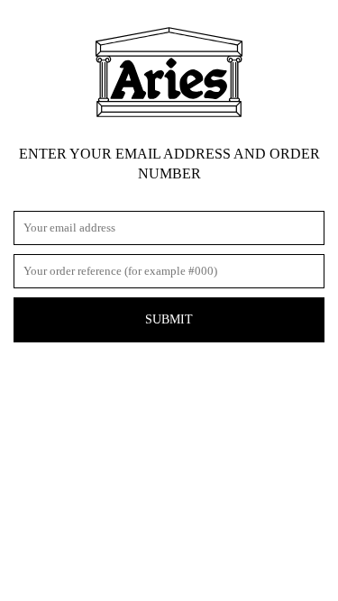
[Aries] (169, 72)
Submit (169, 319)
